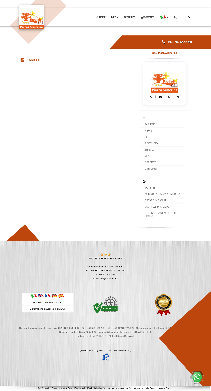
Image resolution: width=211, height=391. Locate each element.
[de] (54, 296)
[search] (175, 17)
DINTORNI (151, 168)
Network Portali (164, 388)
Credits (83, 388)
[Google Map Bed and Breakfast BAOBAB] (189, 16)
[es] (61, 296)
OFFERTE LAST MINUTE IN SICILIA (161, 214)
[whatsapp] (197, 377)
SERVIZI (149, 149)
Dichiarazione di (47, 309)
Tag (76, 388)
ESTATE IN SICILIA (155, 200)
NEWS (148, 130)
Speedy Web (97, 350)
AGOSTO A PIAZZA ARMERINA (162, 194)
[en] (41, 296)
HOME (102, 17)
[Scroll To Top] (205, 387)
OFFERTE (150, 162)
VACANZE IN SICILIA (157, 206)
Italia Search (150, 388)
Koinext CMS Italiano (115, 350)
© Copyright (44, 388)
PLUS (148, 137)
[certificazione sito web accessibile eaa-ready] (105, 305)
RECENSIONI (152, 143)
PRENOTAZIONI (178, 42)
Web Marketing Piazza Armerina (102, 388)
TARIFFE (130, 17)
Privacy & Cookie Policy (63, 388)
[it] (34, 296)
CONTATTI (148, 17)
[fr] (47, 296)
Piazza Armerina (136, 388)
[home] (39, 16)
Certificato (47, 302)
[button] (164, 17)
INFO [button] (114, 17)
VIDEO (148, 156)
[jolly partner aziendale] (105, 357)
